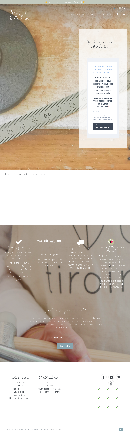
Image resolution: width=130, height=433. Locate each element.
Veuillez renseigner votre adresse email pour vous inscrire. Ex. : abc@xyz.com (102, 117)
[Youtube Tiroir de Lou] (111, 383)
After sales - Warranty (50, 389)
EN (116, 8)
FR (120, 8)
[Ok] (121, 429)
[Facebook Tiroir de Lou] (104, 377)
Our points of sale (18, 398)
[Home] (17, 14)
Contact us (19, 382)
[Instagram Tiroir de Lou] (111, 377)
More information (55, 429)
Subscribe (65, 346)
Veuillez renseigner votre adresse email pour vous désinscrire (102, 102)
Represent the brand (49, 392)
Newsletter (18, 389)
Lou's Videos (18, 395)
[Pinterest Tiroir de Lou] (118, 377)
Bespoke (80, 14)
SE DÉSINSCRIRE (102, 126)
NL (123, 8)
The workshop (105, 14)
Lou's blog (19, 392)
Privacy (49, 385)
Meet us (18, 385)
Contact (91, 14)
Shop (72, 14)
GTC (49, 382)
